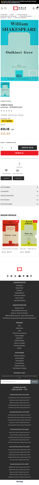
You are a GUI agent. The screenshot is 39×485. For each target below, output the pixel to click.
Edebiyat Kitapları (19, 355)
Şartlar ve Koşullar (19, 343)
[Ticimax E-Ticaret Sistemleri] (19, 482)
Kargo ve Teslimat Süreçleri (19, 313)
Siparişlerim (19, 285)
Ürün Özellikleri (5, 187)
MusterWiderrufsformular (19, 310)
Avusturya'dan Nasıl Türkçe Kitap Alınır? (19, 449)
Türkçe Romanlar (19, 365)
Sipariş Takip (19, 288)
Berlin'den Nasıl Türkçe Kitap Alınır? (20, 400)
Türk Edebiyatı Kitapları (19, 368)
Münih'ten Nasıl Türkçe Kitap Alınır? (20, 402)
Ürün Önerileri (5, 200)
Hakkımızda (19, 328)
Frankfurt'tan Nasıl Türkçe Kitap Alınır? (19, 407)
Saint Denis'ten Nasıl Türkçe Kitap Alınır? (19, 442)
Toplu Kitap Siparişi (19, 300)
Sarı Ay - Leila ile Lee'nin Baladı (24, 248)
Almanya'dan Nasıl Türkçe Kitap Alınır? (19, 397)
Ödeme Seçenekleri (7, 196)
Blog (19, 325)
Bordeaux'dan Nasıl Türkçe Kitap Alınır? (19, 437)
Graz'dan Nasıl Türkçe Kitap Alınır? (19, 459)
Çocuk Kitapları (19, 363)
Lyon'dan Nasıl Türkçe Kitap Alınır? (19, 439)
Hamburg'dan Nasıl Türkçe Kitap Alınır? (19, 405)
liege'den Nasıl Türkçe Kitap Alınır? (19, 472)
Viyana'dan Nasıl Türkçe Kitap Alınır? (19, 452)
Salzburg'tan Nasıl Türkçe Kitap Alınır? (19, 454)
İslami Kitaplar (19, 358)
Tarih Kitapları (19, 360)
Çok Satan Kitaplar (19, 295)
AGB (19, 330)
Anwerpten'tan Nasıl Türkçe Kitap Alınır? (19, 477)
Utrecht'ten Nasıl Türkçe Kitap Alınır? (19, 422)
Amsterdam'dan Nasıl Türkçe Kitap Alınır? (19, 417)
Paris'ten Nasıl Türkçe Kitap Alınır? (19, 435)
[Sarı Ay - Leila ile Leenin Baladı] (24, 233)
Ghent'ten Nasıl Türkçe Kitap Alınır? (19, 474)
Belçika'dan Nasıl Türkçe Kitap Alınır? (19, 467)
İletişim (19, 348)
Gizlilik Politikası (19, 340)
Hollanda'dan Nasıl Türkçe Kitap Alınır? (19, 415)
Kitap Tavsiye (19, 298)
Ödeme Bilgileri (19, 335)
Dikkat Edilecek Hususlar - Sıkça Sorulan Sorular (19, 315)
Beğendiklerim (19, 293)
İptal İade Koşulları (19, 345)
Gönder (34, 382)
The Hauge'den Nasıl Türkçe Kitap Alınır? (19, 425)
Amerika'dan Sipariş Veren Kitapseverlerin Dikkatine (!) (19, 318)
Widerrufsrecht (19, 308)
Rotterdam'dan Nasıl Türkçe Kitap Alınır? (19, 420)
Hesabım (19, 290)
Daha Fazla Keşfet (6, 204)
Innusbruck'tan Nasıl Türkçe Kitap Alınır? (19, 457)
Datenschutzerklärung (19, 333)
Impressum (19, 338)
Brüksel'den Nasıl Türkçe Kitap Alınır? (19, 469)
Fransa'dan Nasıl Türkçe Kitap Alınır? (19, 432)
